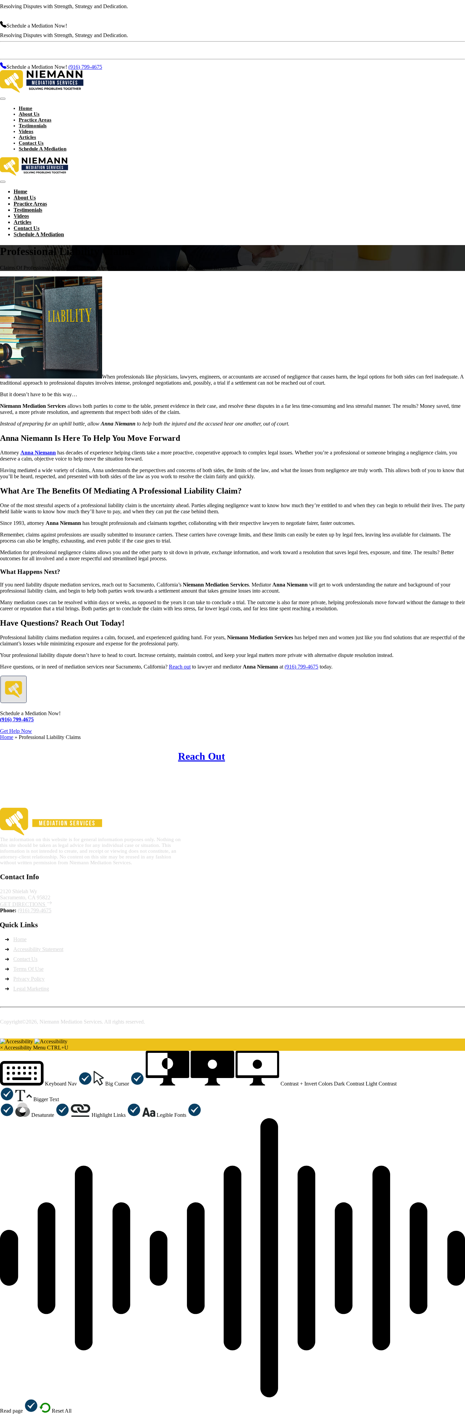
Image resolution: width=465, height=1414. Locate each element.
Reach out (180, 667)
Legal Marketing (31, 989)
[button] (46, 1084)
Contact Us (25, 959)
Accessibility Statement (38, 949)
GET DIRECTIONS (23, 904)
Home (6, 737)
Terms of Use (28, 969)
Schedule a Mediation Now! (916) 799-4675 (414, 762)
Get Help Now (16, 731)
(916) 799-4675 (85, 26)
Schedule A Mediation (42, 148)
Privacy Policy (29, 979)
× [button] (1, 1047)
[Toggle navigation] (2, 99)
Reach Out (201, 756)
